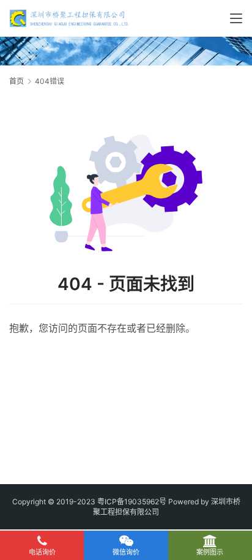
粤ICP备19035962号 (131, 501)
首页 (16, 81)
